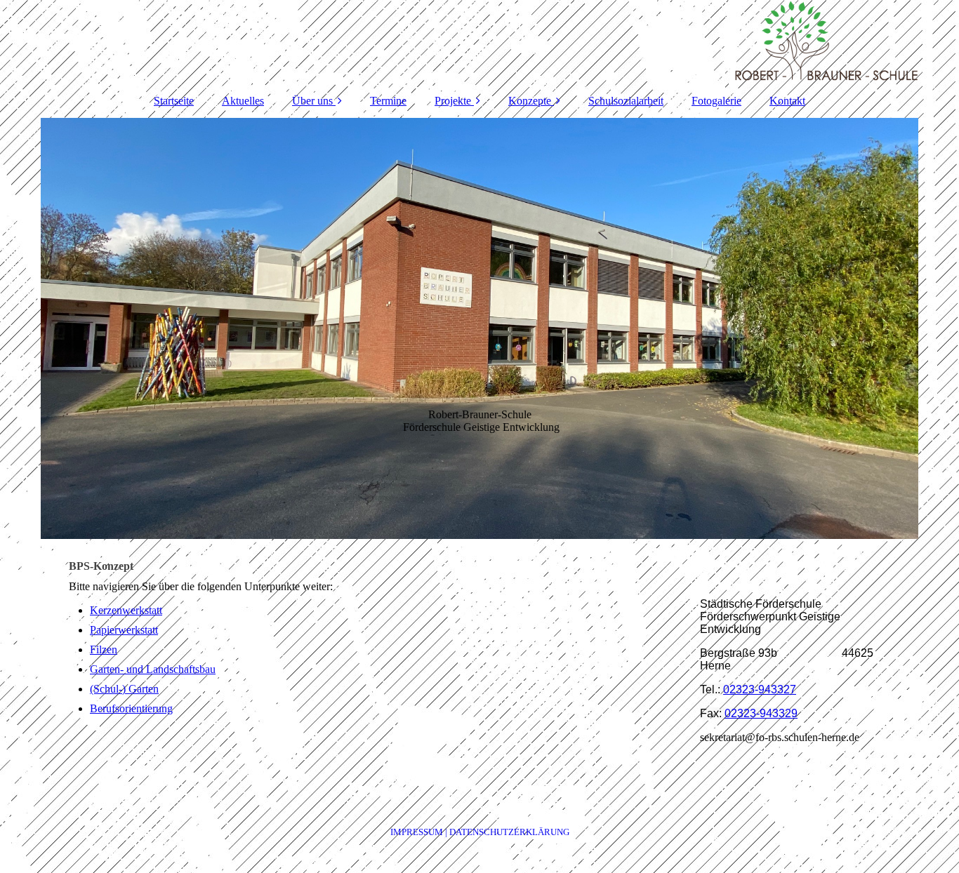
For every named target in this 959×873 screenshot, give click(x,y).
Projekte (453, 101)
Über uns (312, 101)
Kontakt (787, 101)
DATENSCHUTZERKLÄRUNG (509, 832)
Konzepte (529, 101)
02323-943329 (761, 713)
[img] (479, 42)
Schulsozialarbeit (625, 101)
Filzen (103, 649)
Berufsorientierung (131, 708)
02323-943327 (759, 689)
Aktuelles (243, 101)
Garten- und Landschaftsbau (153, 669)
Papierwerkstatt (124, 630)
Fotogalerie (716, 101)
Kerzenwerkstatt (126, 610)
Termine (388, 101)
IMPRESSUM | (419, 832)
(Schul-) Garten (124, 689)
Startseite (174, 101)
